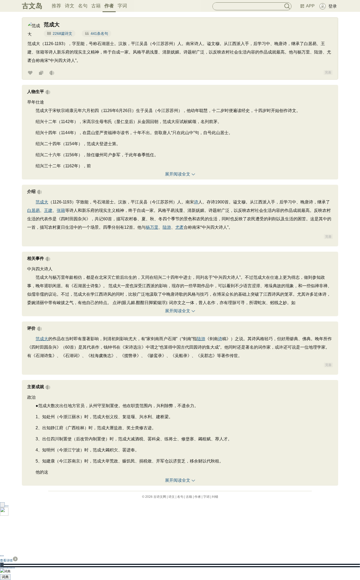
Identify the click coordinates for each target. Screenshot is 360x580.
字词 (122, 5)
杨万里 (152, 227)
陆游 (167, 227)
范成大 (42, 202)
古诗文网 (159, 497)
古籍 (96, 5)
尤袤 (179, 227)
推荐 (56, 5)
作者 (109, 5)
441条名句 (99, 33)
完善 (328, 72)
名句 (82, 5)
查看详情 (6, 560)
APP (310, 6)
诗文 (69, 5)
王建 (48, 210)
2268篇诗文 (62, 33)
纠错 (215, 497)
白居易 (33, 210)
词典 (5, 577)
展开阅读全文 (177, 174)
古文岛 (32, 6)
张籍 (61, 210)
